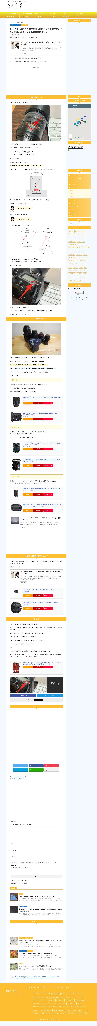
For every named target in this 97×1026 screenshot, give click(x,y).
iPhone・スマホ (79, 13)
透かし (80, 280)
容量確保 (75, 270)
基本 (15, 778)
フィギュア (78, 254)
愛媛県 (71, 190)
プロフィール (35, 987)
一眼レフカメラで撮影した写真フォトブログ (15, 994)
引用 (85, 270)
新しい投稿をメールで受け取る (19, 883)
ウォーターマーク (73, 244)
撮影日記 (66, 13)
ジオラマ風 (71, 254)
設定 (75, 280)
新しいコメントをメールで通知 (19, 880)
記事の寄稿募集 (73, 212)
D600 (76, 234)
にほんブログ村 (79, 299)
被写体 (70, 280)
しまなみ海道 (72, 241)
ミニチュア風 (72, 257)
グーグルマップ (72, 251)
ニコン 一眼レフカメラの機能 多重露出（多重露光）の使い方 (35, 953)
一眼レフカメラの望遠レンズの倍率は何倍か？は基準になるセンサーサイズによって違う (37, 976)
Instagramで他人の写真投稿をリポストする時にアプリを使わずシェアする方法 (34, 978)
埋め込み (75, 267)
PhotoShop (71, 238)
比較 (70, 277)
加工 (84, 264)
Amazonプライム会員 (80, 231)
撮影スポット (72, 273)
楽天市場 (38, 403)
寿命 (81, 270)
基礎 (13, 778)
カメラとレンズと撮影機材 (26, 13)
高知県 (71, 197)
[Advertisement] (36, 83)
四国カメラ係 (11, 991)
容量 (70, 270)
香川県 (71, 193)
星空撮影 (79, 273)
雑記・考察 (52, 13)
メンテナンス (80, 257)
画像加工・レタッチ (39, 13)
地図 (70, 267)
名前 (12, 843)
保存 (76, 260)
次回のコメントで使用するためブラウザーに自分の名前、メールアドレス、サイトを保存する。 (35, 862)
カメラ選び (86, 247)
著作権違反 (82, 277)
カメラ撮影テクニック (13, 13)
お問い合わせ (66, 16)
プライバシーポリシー (43, 987)
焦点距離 (19, 778)
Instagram (82, 234)
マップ (85, 254)
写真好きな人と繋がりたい (75, 264)
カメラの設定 (26, 16)
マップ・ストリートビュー (13, 16)
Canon (70, 234)
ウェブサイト (14, 856)
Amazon (28, 403)
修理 (81, 260)
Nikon (88, 234)
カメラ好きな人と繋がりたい (75, 247)
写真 (85, 260)
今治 (87, 257)
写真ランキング (79, 294)
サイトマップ (53, 16)
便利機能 (71, 260)
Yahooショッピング (48, 403)
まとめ (39, 16)
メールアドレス (14, 850)
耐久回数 (75, 277)
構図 (85, 273)
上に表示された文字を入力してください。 (21, 867)
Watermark (79, 238)
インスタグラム (80, 241)
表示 (38, 67)
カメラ (80, 244)
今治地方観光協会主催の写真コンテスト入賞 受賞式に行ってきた (37, 896)
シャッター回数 (81, 251)
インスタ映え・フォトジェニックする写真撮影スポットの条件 (36, 966)
